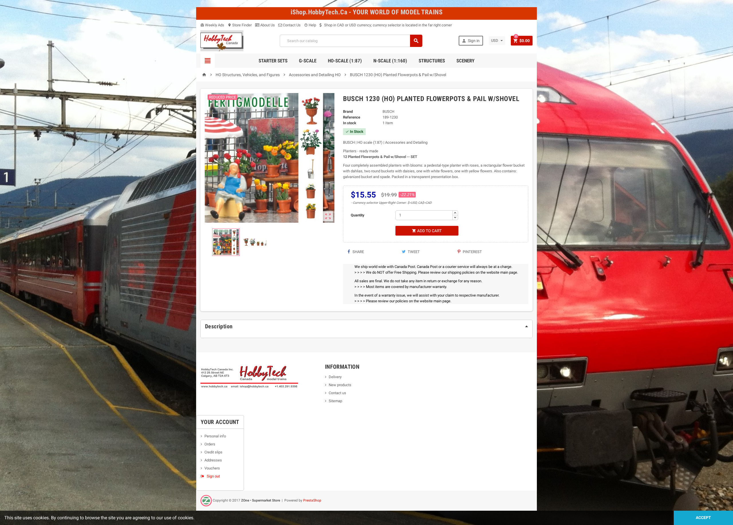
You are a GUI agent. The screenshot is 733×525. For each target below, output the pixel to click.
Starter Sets (273, 61)
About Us (267, 25)
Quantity (357, 215)
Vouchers (212, 468)
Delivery (335, 377)
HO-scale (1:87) (345, 61)
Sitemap (335, 401)
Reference (351, 117)
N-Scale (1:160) (390, 61)
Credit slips (213, 452)
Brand (348, 111)
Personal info (215, 436)
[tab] (366, 326)
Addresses (213, 460)
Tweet (413, 252)
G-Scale (307, 61)
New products (340, 385)
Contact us (337, 393)
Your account (220, 422)
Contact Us (291, 25)
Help (310, 25)
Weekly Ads (212, 25)
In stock (349, 123)
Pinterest (472, 252)
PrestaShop (312, 500)
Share (358, 252)
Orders (209, 444)
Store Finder (240, 25)
